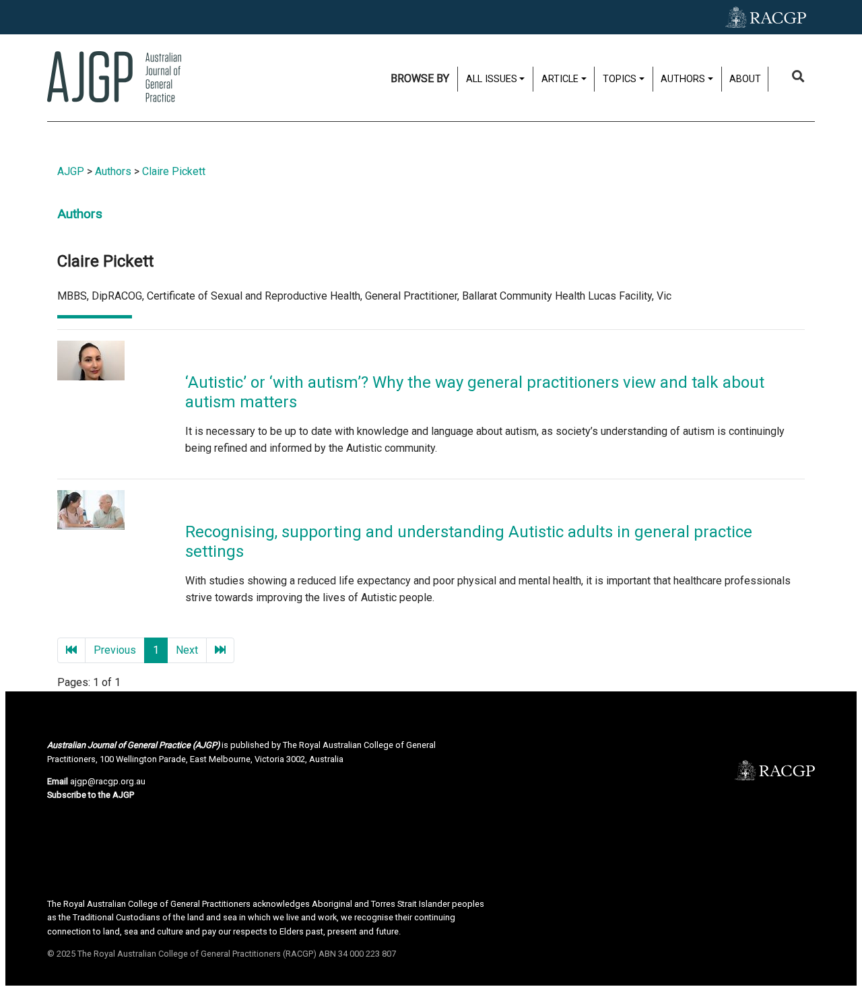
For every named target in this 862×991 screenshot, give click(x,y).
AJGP (70, 171)
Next (187, 650)
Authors (113, 171)
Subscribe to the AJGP (90, 795)
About (745, 79)
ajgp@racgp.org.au (107, 781)
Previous (115, 650)
